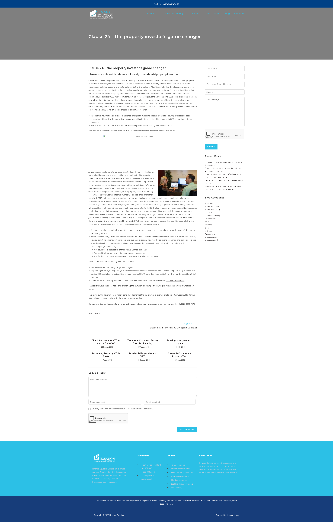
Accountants (210, 204)
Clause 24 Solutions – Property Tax (179, 354)
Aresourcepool (233, 515)
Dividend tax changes (175, 280)
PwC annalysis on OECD (137, 106)
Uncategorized (211, 240)
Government (210, 219)
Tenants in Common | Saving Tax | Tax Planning (142, 341)
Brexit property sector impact (179, 341)
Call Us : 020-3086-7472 (166, 4)
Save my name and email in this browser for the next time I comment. (122, 408)
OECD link (114, 106)
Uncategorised (211, 237)
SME (207, 228)
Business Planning (212, 209)
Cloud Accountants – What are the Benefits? (106, 341)
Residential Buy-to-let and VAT (142, 354)
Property (208, 225)
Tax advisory (210, 234)
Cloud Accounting (212, 216)
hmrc (207, 222)
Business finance (212, 206)
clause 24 (96, 313)
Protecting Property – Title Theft (106, 354)
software (208, 231)
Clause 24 (209, 213)
